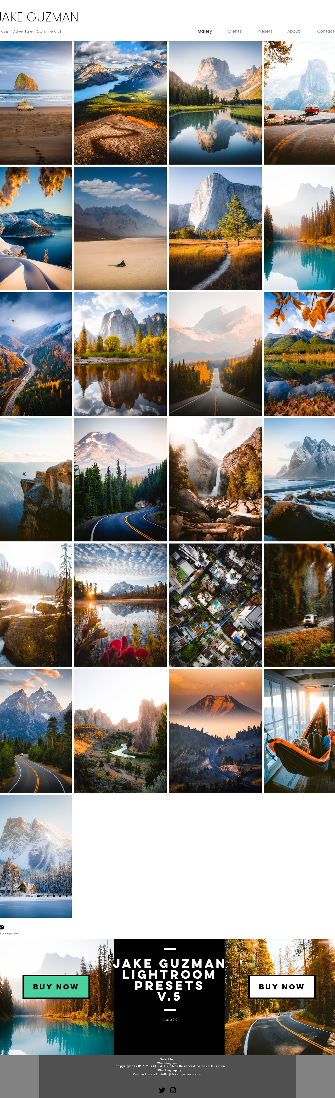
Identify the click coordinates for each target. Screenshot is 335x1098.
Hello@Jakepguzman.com (181, 1074)
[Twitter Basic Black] (162, 1090)
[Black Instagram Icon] (173, 1090)
